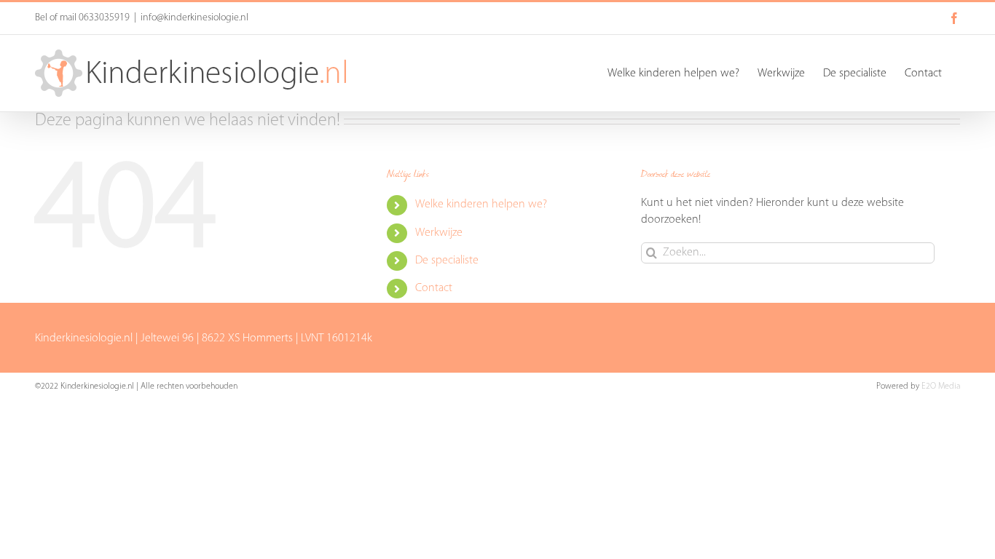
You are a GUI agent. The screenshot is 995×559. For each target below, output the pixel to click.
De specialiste (447, 260)
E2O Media (940, 386)
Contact (433, 288)
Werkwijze (439, 233)
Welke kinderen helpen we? (481, 204)
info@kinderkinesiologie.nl (194, 17)
